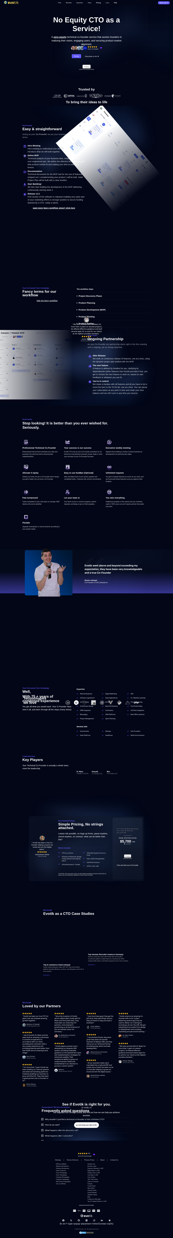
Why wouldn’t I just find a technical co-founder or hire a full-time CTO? (75, 1026)
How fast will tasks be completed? (59, 1053)
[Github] (79, 1220)
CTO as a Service (61, 1164)
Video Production (61, 1170)
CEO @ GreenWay (31, 987)
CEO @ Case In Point (86, 305)
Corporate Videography (62, 1179)
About (102, 1160)
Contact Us (114, 1160)
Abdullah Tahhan (92, 1194)
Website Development (62, 1166)
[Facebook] (63, 1220)
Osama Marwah (92, 1192)
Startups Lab (91, 1164)
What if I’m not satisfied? (55, 1081)
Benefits (69, 2)
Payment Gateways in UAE (95, 1168)
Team (89, 2)
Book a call (127, 797)
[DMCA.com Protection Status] (86, 1233)
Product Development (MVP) (92, 252)
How (59, 2)
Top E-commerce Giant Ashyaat (56, 878)
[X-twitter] (71, 1220)
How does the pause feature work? (60, 1064)
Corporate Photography (62, 1177)
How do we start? (52, 1031)
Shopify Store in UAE (94, 1173)
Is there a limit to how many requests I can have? (66, 1048)
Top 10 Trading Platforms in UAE (97, 1201)
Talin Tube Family (93, 1179)
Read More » (46, 888)
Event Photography (61, 1173)
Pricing (98, 2)
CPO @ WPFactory (96, 929)
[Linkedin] (86, 1220)
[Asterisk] (109, 1220)
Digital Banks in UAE (94, 1170)
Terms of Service (72, 1160)
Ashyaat (90, 1183)
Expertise (79, 2)
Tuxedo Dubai (92, 1186)
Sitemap (58, 1160)
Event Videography (61, 1175)
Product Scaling (86, 265)
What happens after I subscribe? (59, 1042)
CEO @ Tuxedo (42, 784)
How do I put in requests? (56, 1075)
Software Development (62, 1168)
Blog (89, 1197)
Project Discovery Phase (90, 238)
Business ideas (92, 1166)
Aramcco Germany (93, 1181)
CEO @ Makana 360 (96, 955)
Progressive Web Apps (94, 1199)
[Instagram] (94, 1220)
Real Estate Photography (63, 1181)
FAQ (115, 2)
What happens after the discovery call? (61, 1037)
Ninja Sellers (91, 1188)
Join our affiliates (61, 1183)
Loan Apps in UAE (93, 1175)
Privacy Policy (89, 1160)
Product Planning (87, 245)
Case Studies (91, 1177)
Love (107, 2)
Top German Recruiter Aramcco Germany (105, 868)
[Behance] (102, 1220)
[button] (114, 239)
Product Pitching (87, 258)
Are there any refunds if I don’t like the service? (65, 1086)
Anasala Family (92, 1190)
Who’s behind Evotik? (54, 1059)
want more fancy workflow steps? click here (54, 208)
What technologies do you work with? (61, 1070)
